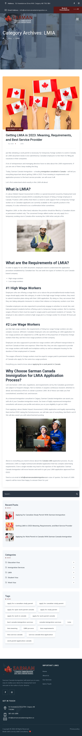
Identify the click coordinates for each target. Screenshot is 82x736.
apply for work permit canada (44, 616)
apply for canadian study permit (51, 603)
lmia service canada (15, 634)
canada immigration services (50, 622)
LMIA (22, 144)
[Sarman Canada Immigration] (18, 19)
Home (45, 671)
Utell (12, 144)
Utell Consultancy (22, 731)
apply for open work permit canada (20, 609)
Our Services (47, 680)
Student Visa (41, 578)
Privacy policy (74, 729)
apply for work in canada (16, 616)
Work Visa (41, 583)
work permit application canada (19, 641)
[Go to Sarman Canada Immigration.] (3, 38)
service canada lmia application (41, 634)
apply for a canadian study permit (20, 603)
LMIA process (29, 628)
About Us (46, 676)
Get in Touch (47, 684)
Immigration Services (41, 567)
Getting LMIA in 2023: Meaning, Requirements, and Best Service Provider (44, 526)
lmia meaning (12, 628)
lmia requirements (47, 628)
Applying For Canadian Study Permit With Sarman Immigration (40, 515)
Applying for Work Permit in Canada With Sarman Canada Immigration (44, 537)
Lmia (69, 622)
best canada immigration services (20, 622)
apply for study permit (48, 609)
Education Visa (41, 562)
